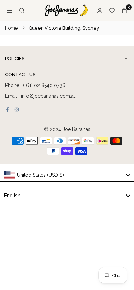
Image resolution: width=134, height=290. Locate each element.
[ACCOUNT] (99, 10)
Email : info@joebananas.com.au (40, 95)
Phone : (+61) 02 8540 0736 (35, 85)
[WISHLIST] (112, 10)
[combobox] (67, 175)
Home (11, 28)
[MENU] (9, 10)
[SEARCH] (22, 10)
